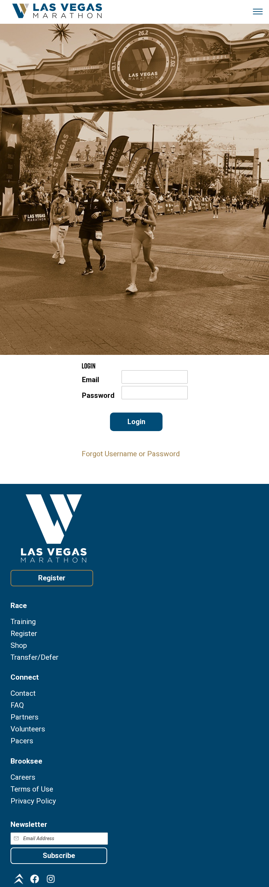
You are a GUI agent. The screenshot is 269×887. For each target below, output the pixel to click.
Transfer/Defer (34, 657)
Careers (23, 777)
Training (23, 622)
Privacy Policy (33, 801)
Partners (25, 717)
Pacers (22, 741)
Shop (19, 646)
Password (98, 396)
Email (90, 380)
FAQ (17, 705)
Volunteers (28, 729)
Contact (23, 693)
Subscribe (59, 855)
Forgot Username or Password (131, 454)
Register (51, 578)
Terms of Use (32, 789)
